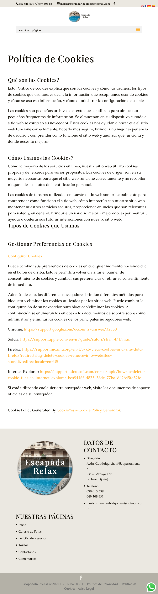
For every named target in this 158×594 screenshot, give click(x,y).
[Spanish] (153, 5)
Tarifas (23, 545)
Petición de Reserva (32, 538)
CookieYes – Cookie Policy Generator (88, 410)
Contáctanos (27, 552)
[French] (146, 5)
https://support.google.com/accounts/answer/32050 (70, 329)
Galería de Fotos (30, 531)
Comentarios (27, 559)
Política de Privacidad (102, 584)
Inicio (22, 525)
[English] (143, 5)
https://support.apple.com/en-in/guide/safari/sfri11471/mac (75, 339)
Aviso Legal (86, 588)
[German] (150, 5)
